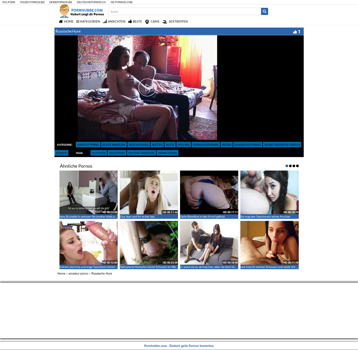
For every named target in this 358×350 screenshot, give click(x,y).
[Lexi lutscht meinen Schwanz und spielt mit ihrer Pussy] (269, 243)
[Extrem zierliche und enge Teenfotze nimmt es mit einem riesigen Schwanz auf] (88, 243)
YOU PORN (8, 1)
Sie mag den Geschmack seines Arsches (265, 216)
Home (61, 273)
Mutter (157, 144)
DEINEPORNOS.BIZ (60, 1)
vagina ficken (167, 153)
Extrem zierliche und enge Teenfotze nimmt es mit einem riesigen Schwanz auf (109, 267)
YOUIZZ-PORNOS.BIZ (32, 1)
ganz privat (117, 153)
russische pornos (248, 144)
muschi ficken (139, 144)
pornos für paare (206, 144)
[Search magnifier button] (264, 11)
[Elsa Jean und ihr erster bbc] (149, 192)
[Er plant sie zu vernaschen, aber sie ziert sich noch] (209, 243)
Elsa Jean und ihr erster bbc (137, 216)
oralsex (184, 144)
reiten (226, 144)
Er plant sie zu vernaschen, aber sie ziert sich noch (212, 267)
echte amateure (114, 144)
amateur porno (88, 144)
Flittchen (98, 153)
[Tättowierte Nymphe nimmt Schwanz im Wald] (149, 243)
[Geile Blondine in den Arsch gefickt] (209, 192)
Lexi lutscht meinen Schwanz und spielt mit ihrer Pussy (275, 267)
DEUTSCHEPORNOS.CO (91, 1)
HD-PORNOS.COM (121, 1)
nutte (170, 144)
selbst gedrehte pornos (282, 144)
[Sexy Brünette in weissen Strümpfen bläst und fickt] (88, 192)
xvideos (61, 153)
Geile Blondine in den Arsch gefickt (202, 216)
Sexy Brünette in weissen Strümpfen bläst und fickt (91, 216)
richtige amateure (141, 153)
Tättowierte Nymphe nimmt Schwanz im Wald (149, 267)
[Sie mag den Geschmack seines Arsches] (269, 192)
